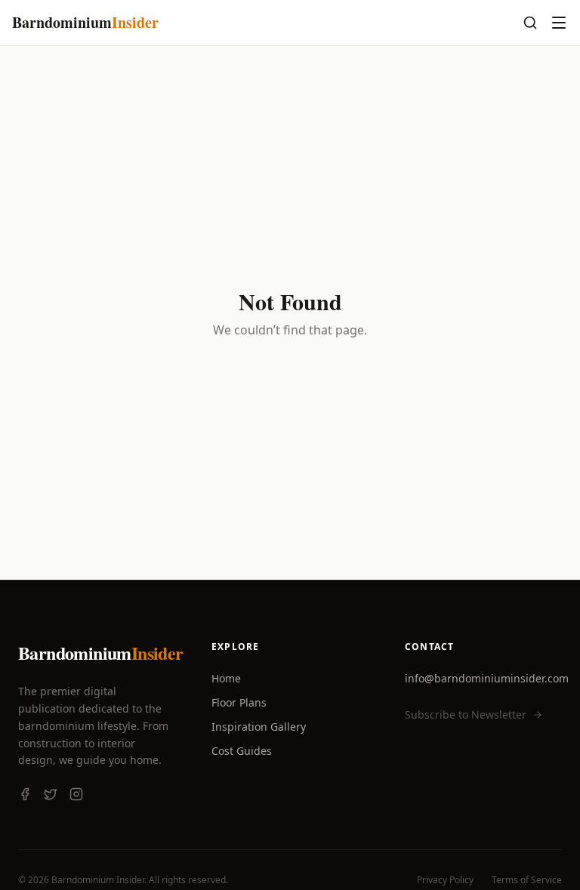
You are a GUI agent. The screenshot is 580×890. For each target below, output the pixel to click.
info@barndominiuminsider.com (487, 678)
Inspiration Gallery (258, 726)
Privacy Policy (445, 880)
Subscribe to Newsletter (465, 714)
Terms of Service (527, 880)
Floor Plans (239, 702)
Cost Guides (241, 751)
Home (226, 678)
